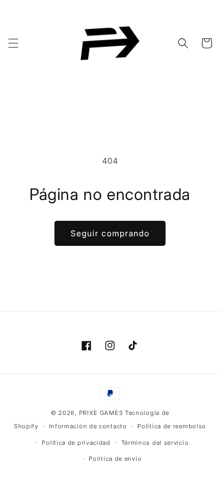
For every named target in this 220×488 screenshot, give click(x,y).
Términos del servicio (155, 442)
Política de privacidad (76, 442)
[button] (13, 43)
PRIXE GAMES (102, 413)
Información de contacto (88, 426)
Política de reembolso (171, 426)
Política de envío (115, 458)
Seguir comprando (110, 233)
